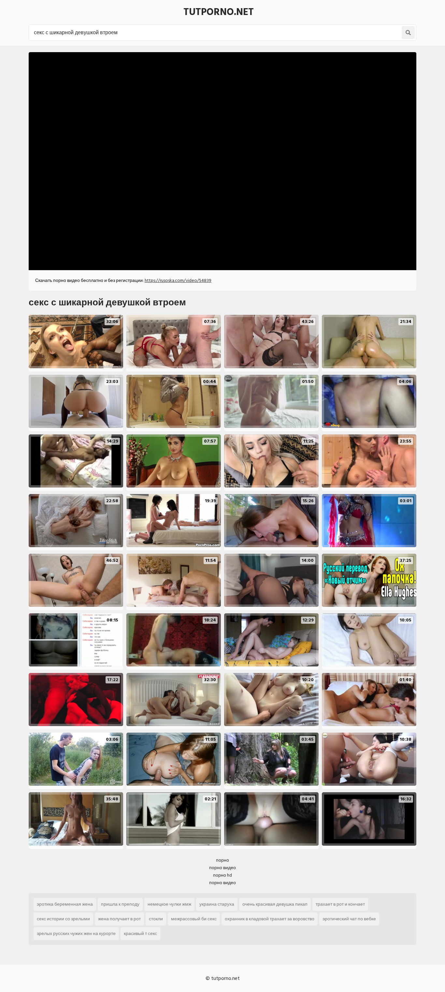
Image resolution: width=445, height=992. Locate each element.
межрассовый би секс (194, 919)
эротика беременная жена (65, 904)
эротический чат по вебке (349, 919)
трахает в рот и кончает (340, 904)
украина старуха (216, 904)
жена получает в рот (119, 919)
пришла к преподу (120, 904)
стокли (156, 919)
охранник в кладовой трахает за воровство (269, 919)
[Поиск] (408, 32)
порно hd (222, 875)
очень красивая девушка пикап (275, 904)
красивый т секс (140, 933)
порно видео (222, 867)
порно (222, 860)
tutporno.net (218, 12)
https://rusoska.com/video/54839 (178, 280)
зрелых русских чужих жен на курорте (76, 933)
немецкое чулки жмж (169, 904)
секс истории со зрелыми (63, 919)
